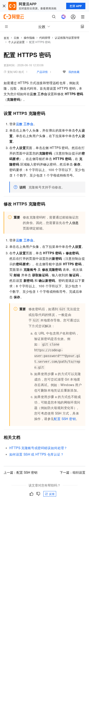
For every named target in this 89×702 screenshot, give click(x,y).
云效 (16, 37)
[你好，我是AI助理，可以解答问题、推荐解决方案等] (63, 17)
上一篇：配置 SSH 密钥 (20, 472)
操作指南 (29, 37)
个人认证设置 (16, 42)
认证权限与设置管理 (67, 37)
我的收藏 (73, 72)
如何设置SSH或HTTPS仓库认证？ (36, 454)
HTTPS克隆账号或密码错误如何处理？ (38, 447)
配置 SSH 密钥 (65, 418)
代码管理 (44, 37)
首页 (6, 38)
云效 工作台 (24, 124)
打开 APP (76, 6)
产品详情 (42, 72)
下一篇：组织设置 (72, 472)
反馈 (52, 494)
